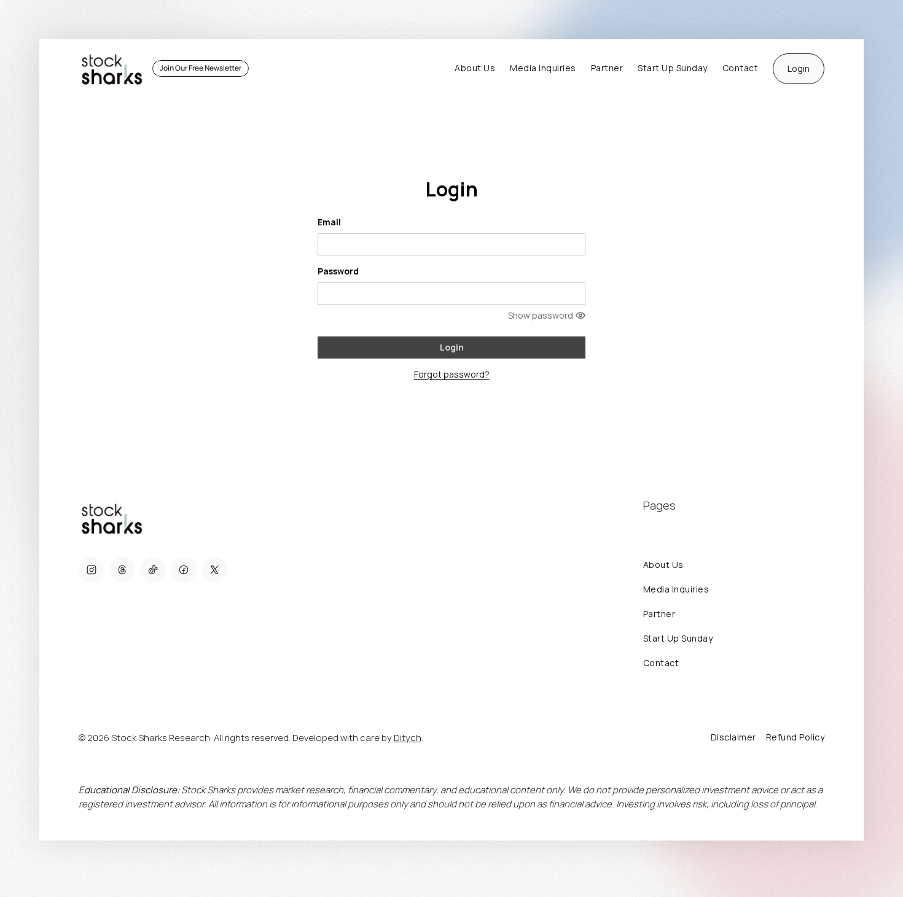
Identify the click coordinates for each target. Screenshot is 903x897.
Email (329, 222)
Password (338, 271)
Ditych (407, 737)
